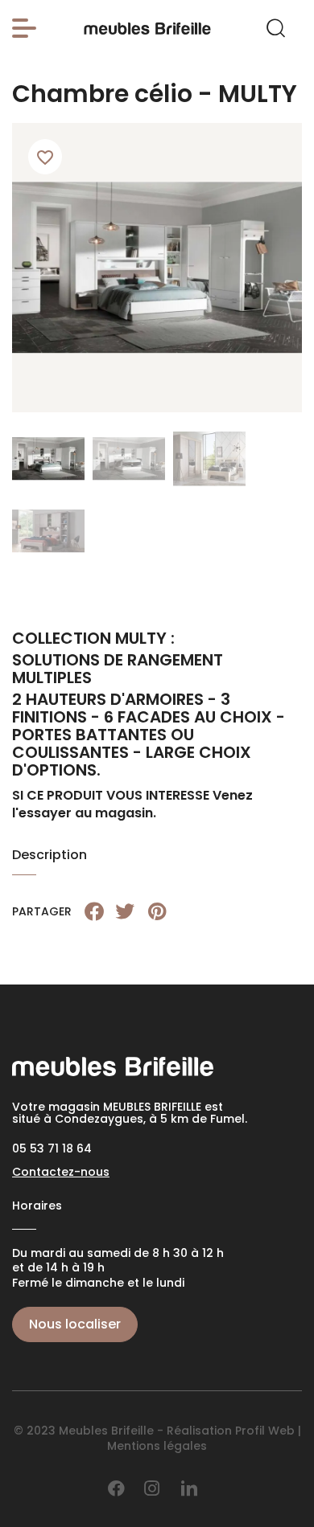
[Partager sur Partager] (94, 911)
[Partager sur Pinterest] (157, 911)
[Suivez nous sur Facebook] (116, 1488)
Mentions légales (157, 1446)
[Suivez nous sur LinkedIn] (189, 1488)
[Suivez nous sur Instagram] (152, 1488)
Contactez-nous (60, 1172)
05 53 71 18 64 (52, 1148)
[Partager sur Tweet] (125, 911)
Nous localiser (75, 1324)
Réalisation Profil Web (231, 1431)
